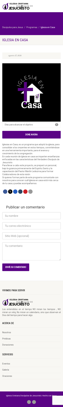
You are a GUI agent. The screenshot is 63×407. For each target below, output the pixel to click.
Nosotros (6, 332)
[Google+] (15, 191)
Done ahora (31, 134)
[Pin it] (25, 191)
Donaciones (8, 345)
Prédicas (6, 338)
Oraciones (7, 376)
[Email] (30, 191)
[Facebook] (5, 191)
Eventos (6, 363)
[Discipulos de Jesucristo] (21, 6)
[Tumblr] (20, 191)
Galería (5, 370)
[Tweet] (10, 191)
